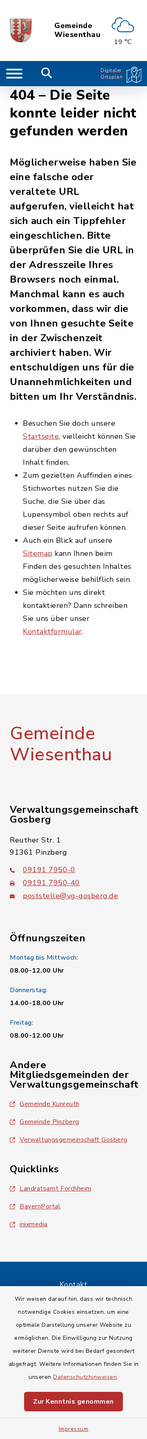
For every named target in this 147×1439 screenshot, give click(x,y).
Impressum (74, 1429)
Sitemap (38, 553)
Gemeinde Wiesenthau (77, 30)
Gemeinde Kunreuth (50, 1103)
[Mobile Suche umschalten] (46, 73)
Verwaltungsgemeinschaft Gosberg (73, 1139)
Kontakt (74, 1284)
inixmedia (34, 1224)
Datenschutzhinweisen (85, 1377)
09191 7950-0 (49, 870)
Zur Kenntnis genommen (73, 1401)
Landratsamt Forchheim (55, 1188)
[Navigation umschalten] (14, 74)
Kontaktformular (52, 631)
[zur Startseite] (21, 30)
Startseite (41, 436)
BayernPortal (40, 1206)
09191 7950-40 (51, 883)
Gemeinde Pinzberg (49, 1121)
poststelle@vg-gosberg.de (70, 896)
